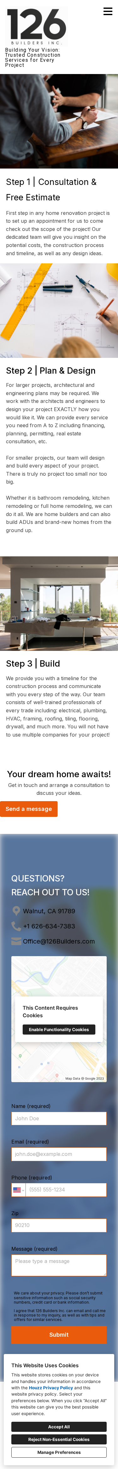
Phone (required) (31, 1177)
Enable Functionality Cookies (59, 1029)
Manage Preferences (59, 1452)
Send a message (29, 809)
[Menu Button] (108, 11)
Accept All (59, 1426)
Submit (59, 1334)
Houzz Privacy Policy (51, 1387)
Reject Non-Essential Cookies (59, 1439)
